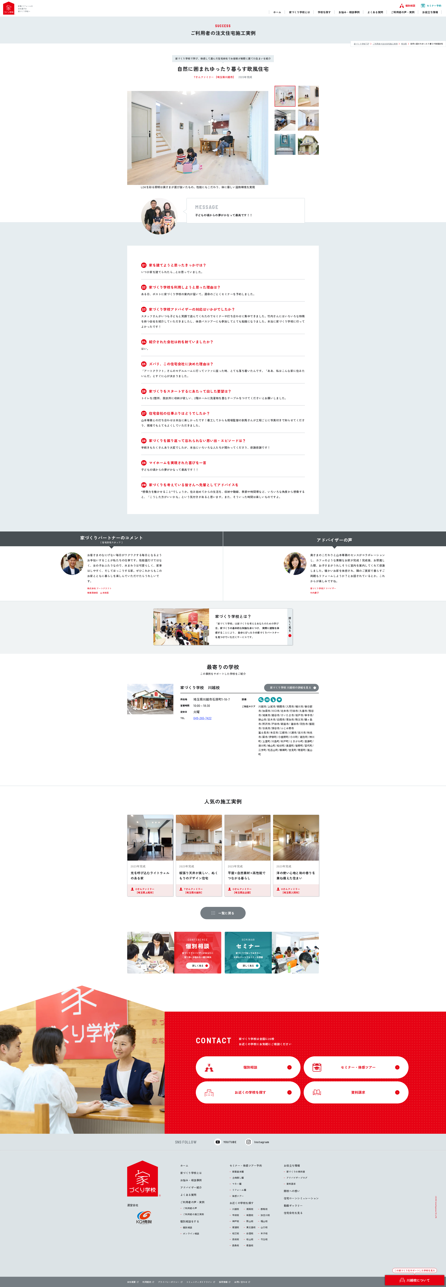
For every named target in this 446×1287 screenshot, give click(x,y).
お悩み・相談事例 (191, 1180)
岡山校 (249, 1221)
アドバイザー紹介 (191, 1187)
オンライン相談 (191, 1233)
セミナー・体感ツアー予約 (246, 1165)
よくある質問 (188, 1195)
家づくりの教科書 (295, 1171)
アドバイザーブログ (296, 1177)
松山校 (249, 1239)
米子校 (264, 1233)
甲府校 (235, 1215)
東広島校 (251, 1227)
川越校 (235, 1209)
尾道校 (235, 1227)
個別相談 (187, 1227)
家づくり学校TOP (361, 43)
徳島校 (249, 1245)
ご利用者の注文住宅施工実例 (385, 43)
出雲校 (249, 1233)
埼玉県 (404, 43)
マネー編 (237, 1183)
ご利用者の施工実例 (193, 1214)
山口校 (264, 1227)
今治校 (264, 1239)
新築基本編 (238, 1171)
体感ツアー (238, 1196)
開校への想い (292, 1191)
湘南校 (249, 1209)
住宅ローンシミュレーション (301, 1198)
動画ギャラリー (293, 1205)
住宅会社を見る (293, 1213)
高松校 (235, 1239)
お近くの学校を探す (242, 1203)
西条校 (235, 1245)
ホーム (184, 1165)
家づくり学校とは (191, 1173)
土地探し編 (238, 1177)
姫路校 (249, 1215)
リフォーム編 (239, 1189)
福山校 (264, 1221)
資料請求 (291, 1183)
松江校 (235, 1233)
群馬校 (264, 1209)
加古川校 (265, 1215)
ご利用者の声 (190, 1208)
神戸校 (235, 1221)
